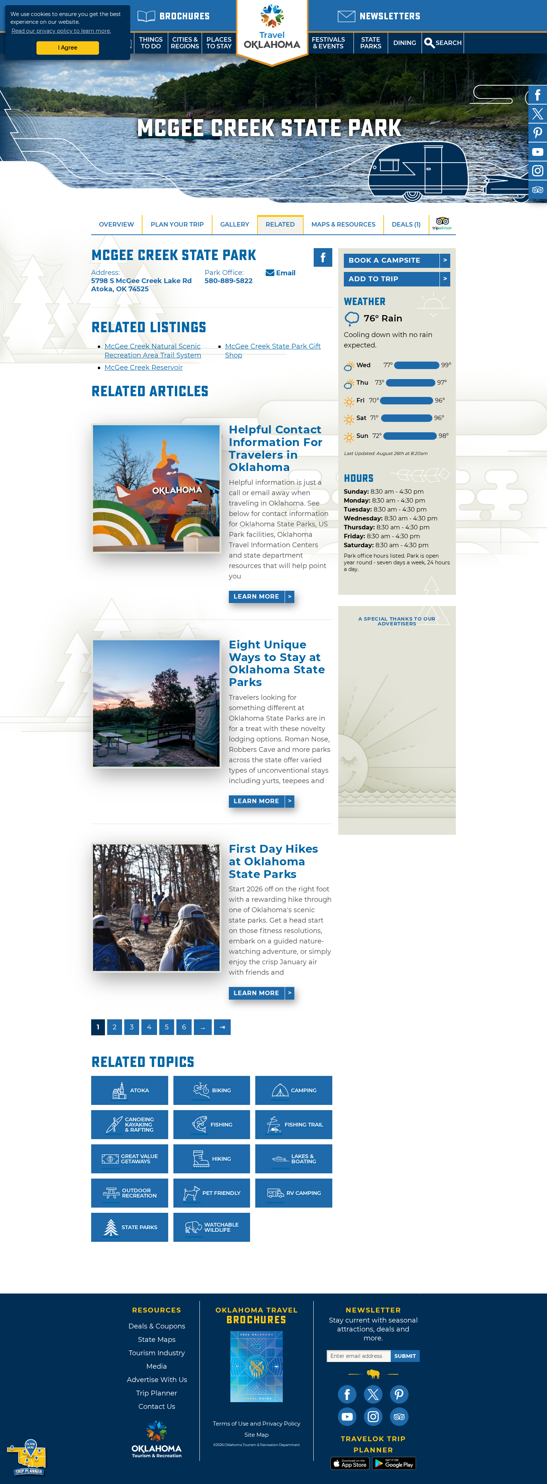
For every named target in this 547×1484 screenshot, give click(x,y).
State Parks (370, 43)
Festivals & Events (328, 43)
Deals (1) (406, 224)
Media (156, 1366)
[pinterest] (537, 133)
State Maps (157, 1340)
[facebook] (537, 95)
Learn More (256, 596)
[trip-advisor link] (399, 1416)
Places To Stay (219, 43)
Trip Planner (156, 1393)
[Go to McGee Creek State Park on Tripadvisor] (442, 224)
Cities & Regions (185, 43)
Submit (405, 1356)
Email (285, 273)
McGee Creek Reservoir (144, 367)
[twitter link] (373, 1394)
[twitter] (537, 114)
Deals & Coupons (156, 1326)
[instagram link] (373, 1416)
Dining (404, 43)
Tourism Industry (157, 1353)
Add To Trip (374, 279)
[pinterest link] (399, 1394)
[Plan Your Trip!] (27, 1457)
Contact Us (156, 1407)
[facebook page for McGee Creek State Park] (323, 257)
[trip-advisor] (537, 189)
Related (280, 224)
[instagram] (537, 170)
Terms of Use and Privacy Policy (256, 1423)
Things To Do (151, 43)
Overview (116, 224)
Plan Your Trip (177, 224)
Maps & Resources (343, 224)
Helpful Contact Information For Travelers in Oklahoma (276, 448)
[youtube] (537, 151)
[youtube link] (347, 1416)
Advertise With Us (156, 1380)
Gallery (234, 224)
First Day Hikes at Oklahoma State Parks (274, 861)
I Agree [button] (67, 47)
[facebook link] (347, 1394)
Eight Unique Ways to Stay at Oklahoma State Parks (277, 663)
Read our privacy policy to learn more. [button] (61, 31)
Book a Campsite (384, 260)
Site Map (256, 1434)
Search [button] (449, 43)
